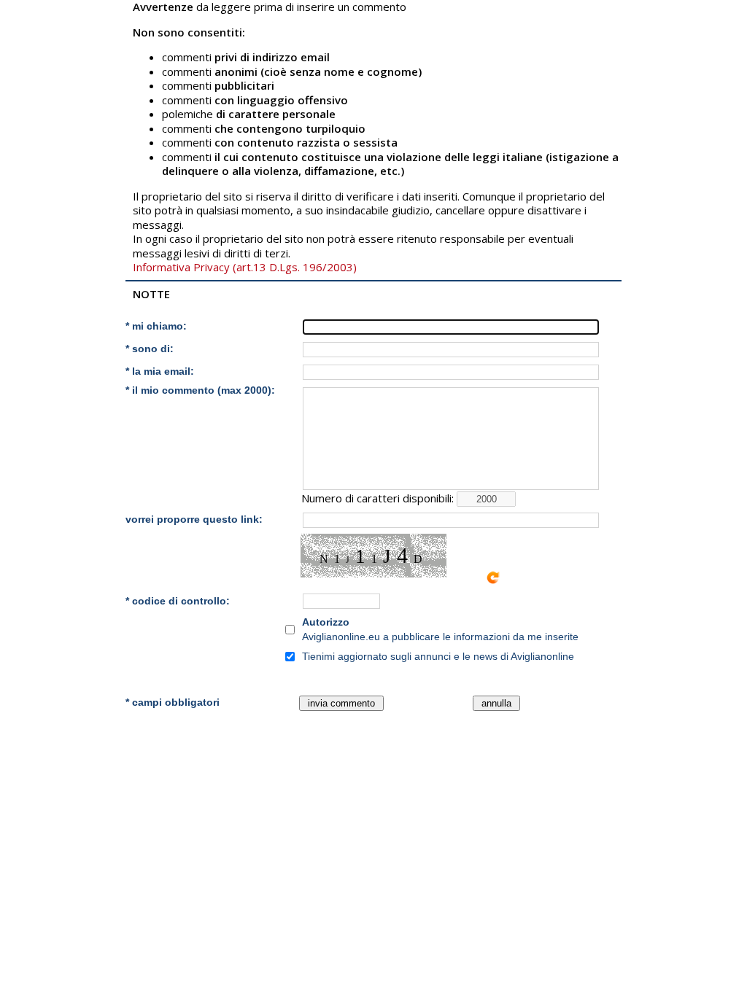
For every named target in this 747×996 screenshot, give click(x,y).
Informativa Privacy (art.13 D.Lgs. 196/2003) (245, 267)
